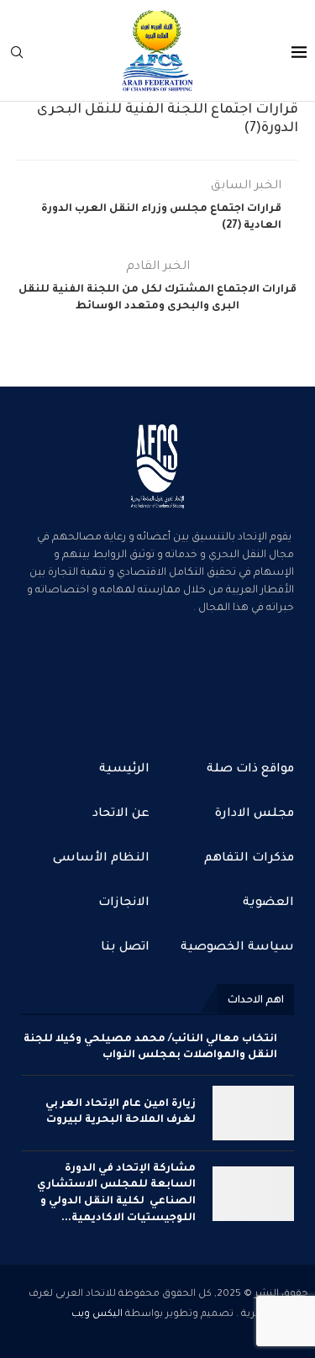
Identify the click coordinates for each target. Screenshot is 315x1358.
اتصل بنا (125, 948)
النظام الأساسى (101, 859)
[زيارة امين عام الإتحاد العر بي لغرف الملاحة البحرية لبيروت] (254, 1113)
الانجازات (124, 903)
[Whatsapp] (158, 677)
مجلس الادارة (254, 814)
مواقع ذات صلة (250, 769)
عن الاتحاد (121, 814)
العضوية (268, 903)
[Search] (16, 52)
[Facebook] (212, 677)
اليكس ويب (97, 1314)
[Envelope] (104, 677)
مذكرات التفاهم (249, 859)
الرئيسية (124, 769)
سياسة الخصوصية (237, 948)
